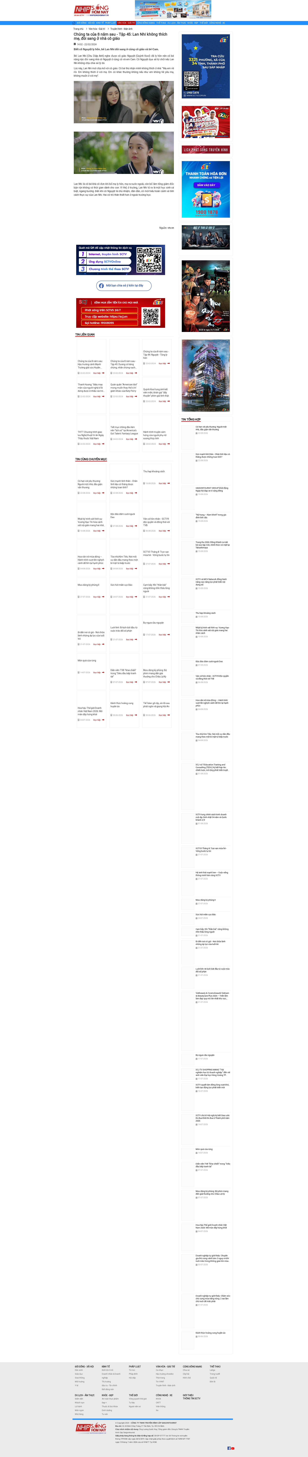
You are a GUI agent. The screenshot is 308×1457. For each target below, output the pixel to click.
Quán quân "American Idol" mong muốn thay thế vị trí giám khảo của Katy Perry (124, 387)
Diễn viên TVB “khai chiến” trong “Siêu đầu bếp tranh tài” (123, 673)
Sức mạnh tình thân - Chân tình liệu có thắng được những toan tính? (124, 484)
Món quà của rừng (87, 660)
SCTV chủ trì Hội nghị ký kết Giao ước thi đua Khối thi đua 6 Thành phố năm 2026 (213, 1118)
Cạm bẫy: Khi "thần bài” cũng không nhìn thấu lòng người (156, 588)
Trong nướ (214, 1374)
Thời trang (160, 1378)
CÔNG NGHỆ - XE (164, 1395)
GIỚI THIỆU (188, 1395)
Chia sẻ (186, 1370)
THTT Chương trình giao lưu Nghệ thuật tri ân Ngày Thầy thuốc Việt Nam (91, 435)
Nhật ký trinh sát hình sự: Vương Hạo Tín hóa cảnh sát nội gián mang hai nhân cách (212, 630)
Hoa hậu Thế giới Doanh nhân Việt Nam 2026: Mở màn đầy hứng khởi (90, 711)
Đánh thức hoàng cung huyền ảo (211, 1333)
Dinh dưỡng (107, 1410)
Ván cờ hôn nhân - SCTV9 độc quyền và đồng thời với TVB (156, 522)
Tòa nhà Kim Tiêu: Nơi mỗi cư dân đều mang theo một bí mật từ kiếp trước (124, 559)
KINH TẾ (106, 1366)
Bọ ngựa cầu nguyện (153, 622)
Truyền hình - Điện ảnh (165, 1385)
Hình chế (187, 1378)
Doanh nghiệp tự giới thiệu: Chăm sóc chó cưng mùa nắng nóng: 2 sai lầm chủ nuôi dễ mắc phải (213, 1298)
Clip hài (186, 1374)
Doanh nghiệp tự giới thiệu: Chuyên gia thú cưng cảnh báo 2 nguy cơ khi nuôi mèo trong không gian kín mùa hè (212, 1259)
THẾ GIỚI (133, 1395)
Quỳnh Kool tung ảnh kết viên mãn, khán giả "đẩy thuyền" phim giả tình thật (156, 392)
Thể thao (161, 23)
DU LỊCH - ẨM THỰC (84, 1395)
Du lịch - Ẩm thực (177, 23)
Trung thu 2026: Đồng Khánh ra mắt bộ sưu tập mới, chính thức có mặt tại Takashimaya (213, 545)
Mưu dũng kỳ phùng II (88, 585)
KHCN (158, 1399)
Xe (157, 1410)
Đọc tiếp (96, 373)
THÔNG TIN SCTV (191, 1398)
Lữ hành (78, 1406)
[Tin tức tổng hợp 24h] (91, 3)
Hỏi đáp (132, 1378)
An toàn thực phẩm (110, 1399)
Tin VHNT (160, 1382)
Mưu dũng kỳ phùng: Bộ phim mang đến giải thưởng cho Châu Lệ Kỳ (155, 673)
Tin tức (132, 1370)
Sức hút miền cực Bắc (121, 585)
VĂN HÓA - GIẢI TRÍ (165, 1366)
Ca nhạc (159, 1370)
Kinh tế (100, 23)
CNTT (158, 1403)
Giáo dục (79, 1374)
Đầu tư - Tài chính (109, 1385)
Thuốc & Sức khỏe (110, 1406)
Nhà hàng (79, 1414)
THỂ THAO (215, 1366)
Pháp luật (110, 23)
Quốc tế (213, 1378)
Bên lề (212, 1382)
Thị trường (106, 1382)
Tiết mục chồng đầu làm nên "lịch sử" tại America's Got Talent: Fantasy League (124, 430)
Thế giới (204, 23)
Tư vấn (105, 1414)
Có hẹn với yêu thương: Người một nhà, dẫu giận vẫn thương (90, 484)
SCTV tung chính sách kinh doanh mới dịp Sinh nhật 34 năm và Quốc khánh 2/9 (211, 817)
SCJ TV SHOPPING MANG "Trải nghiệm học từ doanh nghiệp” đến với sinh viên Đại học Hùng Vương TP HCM (213, 1073)
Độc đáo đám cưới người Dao (209, 661)
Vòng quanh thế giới (138, 1399)
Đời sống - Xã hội (86, 23)
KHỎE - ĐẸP (107, 1395)
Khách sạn (79, 1403)
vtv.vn (171, 227)
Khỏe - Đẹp (193, 23)
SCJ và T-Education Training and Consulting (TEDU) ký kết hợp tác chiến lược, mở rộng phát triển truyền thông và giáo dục (212, 768)
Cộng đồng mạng (146, 23)
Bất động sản (108, 1389)
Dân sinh (79, 1370)
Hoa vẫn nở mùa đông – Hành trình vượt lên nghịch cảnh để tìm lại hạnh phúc (91, 559)
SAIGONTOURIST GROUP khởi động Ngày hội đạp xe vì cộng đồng (212, 489)
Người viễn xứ (135, 1406)
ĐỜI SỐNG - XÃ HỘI (84, 1366)
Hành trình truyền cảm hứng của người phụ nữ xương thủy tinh (155, 435)
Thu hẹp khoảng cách (154, 471)
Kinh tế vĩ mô (107, 1370)
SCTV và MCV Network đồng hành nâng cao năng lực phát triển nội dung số (211, 582)
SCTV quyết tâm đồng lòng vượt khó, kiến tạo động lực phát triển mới (212, 1086)
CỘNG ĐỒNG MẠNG (192, 1366)
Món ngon (79, 1410)
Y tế (76, 1385)
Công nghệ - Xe (217, 23)
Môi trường (79, 1382)
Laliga (212, 1370)
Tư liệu (132, 1403)
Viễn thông (160, 1406)
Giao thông (80, 1378)
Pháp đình (133, 1374)
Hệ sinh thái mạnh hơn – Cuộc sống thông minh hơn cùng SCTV (212, 873)
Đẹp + (104, 1403)
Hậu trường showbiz (165, 1374)
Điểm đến (79, 1399)
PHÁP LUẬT (135, 1366)
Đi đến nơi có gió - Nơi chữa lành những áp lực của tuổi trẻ (91, 635)
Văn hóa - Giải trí (126, 23)
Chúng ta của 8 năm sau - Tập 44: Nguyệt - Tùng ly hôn (156, 354)
